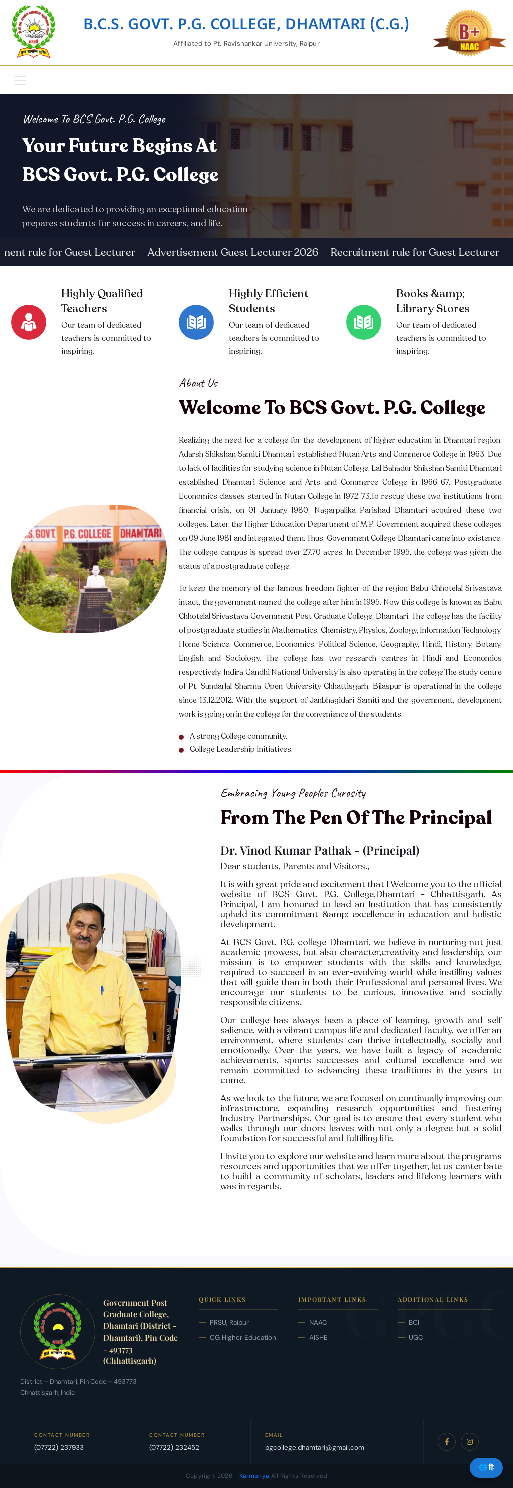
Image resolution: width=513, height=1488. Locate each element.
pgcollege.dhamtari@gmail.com (314, 1448)
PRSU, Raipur (229, 1322)
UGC (416, 1338)
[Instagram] (470, 1442)
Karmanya (254, 1476)
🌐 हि (486, 1467)
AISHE (318, 1338)
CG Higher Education (243, 1338)
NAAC (318, 1322)
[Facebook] (447, 1442)
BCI (414, 1322)
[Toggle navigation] (20, 80)
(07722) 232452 (174, 1448)
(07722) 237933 (59, 1448)
